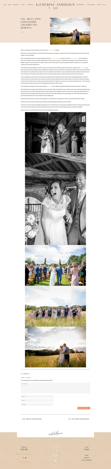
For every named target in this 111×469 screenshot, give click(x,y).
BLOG (104, 4)
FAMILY (23, 4)
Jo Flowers (82, 67)
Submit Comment (84, 408)
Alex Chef (49, 86)
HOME (5, 4)
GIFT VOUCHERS (91, 4)
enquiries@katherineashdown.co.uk (25, 453)
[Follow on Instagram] (26, 458)
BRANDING (30, 4)
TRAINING (99, 4)
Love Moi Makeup (55, 58)
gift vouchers (87, 460)
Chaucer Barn (51, 50)
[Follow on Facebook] (23, 458)
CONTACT (55, 8)
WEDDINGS (15, 4)
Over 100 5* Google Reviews (24, 462)
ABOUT (9, 4)
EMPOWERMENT (80, 4)
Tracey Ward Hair (74, 58)
